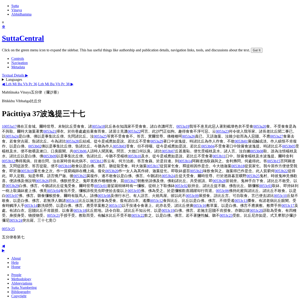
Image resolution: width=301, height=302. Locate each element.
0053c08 (104, 196)
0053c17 (287, 206)
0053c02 (181, 186)
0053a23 (222, 131)
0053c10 (280, 196)
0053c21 (53, 215)
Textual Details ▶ (15, 75)
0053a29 (156, 141)
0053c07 (12, 196)
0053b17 (153, 166)
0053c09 (192, 196)
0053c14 (30, 206)
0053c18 (79, 210)
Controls (17, 59)
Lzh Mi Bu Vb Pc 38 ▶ (55, 84)
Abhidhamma (21, 14)
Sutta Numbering (24, 288)
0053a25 (100, 136)
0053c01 (100, 186)
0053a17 (10, 126)
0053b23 (80, 176)
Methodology (21, 279)
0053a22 (134, 131)
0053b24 (168, 176)
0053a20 (259, 126)
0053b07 (168, 151)
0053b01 (241, 141)
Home (15, 267)
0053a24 (12, 136)
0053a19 (182, 126)
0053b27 (130, 181)
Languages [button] (14, 80)
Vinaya (16, 10)
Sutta (15, 6)
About (16, 258)
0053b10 (134, 156)
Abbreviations (21, 283)
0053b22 (281, 171)
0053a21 (49, 131)
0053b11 (219, 156)
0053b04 (207, 146)
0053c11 (72, 201)
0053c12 (156, 201)
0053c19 (168, 210)
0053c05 (134, 191)
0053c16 (199, 206)
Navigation (19, 63)
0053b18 (238, 166)
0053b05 (288, 146)
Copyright (18, 296)
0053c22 (137, 215)
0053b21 (196, 171)
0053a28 (72, 141)
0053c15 (115, 206)
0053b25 (253, 176)
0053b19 (27, 171)
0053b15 (273, 161)
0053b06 (80, 151)
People (16, 275)
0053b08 (256, 151)
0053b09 (49, 156)
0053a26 (188, 136)
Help (15, 263)
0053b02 (34, 146)
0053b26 (42, 181)
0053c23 (226, 215)
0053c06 (222, 191)
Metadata (18, 67)
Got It (257, 50)
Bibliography (21, 292)
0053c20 (256, 210)
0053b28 (219, 181)
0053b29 (12, 186)
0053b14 (185, 161)
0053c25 (8, 229)
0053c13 (240, 201)
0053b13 (96, 161)
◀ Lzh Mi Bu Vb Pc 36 (19, 84)
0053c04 (53, 191)
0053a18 (98, 126)
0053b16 (64, 166)
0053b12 (8, 161)
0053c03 (265, 186)
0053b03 (119, 146)
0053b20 (112, 171)
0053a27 (276, 136)
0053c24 (15, 220)
